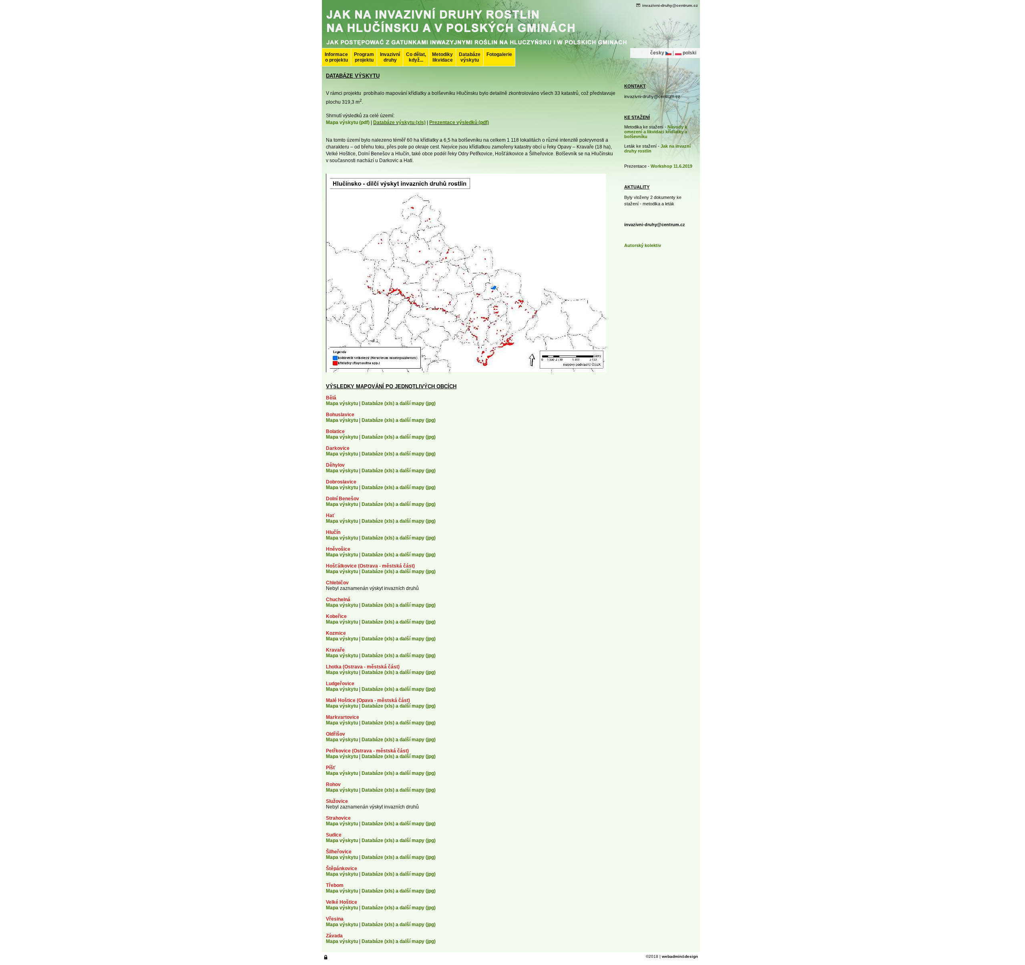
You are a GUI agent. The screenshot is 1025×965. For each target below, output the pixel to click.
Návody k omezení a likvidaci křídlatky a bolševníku (655, 131)
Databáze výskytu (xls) (399, 122)
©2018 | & (672, 956)
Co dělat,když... (416, 57)
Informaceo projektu (336, 57)
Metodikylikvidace (442, 57)
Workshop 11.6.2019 (671, 166)
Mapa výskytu (342, 403)
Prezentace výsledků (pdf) (459, 122)
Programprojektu (364, 57)
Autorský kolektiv (642, 245)
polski (689, 53)
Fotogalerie (499, 54)
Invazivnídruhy (390, 57)
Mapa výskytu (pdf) (348, 122)
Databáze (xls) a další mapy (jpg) (399, 403)
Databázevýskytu (469, 57)
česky (657, 53)
